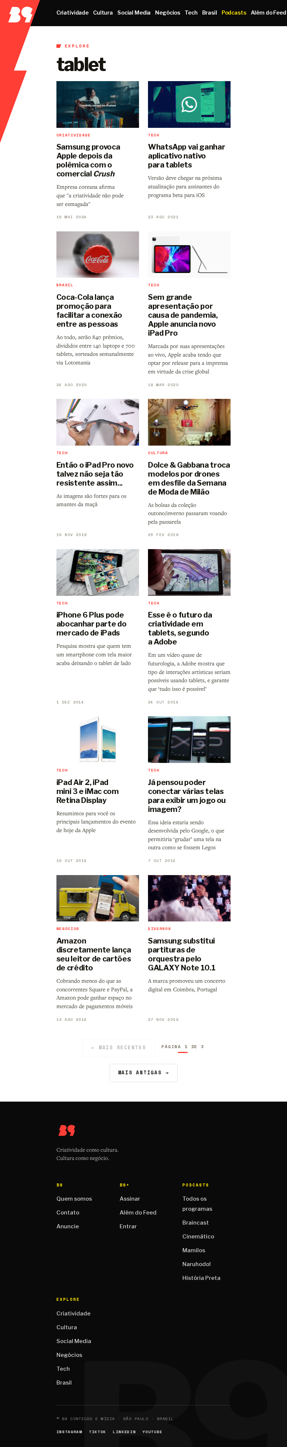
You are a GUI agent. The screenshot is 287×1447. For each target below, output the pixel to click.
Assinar (130, 1198)
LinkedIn (124, 1432)
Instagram (69, 1432)
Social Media (134, 12)
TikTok (97, 1432)
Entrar (128, 1226)
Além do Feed (138, 1212)
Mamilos (193, 1250)
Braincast (195, 1222)
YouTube (152, 1432)
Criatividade (72, 12)
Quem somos (74, 1198)
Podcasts (234, 12)
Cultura (103, 12)
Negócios (167, 12)
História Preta (201, 1278)
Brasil (209, 12)
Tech (191, 12)
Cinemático (198, 1236)
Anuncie (67, 1226)
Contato (67, 1212)
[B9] (20, 13)
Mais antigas (143, 1072)
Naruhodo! (196, 1264)
